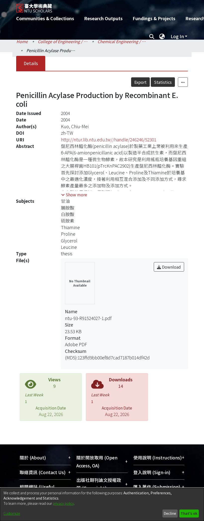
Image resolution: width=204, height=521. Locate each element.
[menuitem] (161, 36)
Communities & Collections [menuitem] (45, 18)
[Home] (105, 6)
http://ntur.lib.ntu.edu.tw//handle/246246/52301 (108, 139)
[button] (74, 194)
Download (171, 267)
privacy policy (63, 503)
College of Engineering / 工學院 (63, 41)
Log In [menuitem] (177, 36)
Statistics (163, 82)
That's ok (189, 513)
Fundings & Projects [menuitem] (154, 18)
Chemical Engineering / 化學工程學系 (122, 41)
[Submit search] (152, 36)
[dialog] (102, 504)
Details (31, 63)
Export (140, 82)
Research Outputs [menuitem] (103, 18)
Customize (11, 513)
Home (22, 41)
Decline (170, 513)
